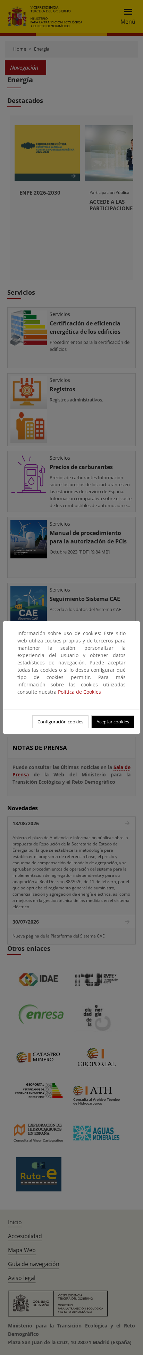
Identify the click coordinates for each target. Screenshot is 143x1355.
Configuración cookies (60, 721)
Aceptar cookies (112, 721)
